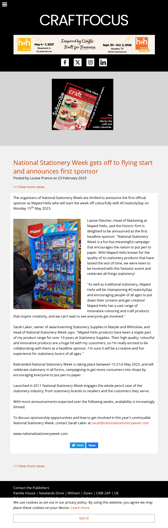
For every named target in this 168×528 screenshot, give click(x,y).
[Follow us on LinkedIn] (103, 62)
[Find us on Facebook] (65, 62)
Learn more (80, 507)
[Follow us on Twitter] (78, 62)
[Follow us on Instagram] (90, 62)
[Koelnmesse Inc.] (84, 44)
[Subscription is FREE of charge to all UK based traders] (82, 128)
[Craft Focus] (84, 19)
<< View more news (29, 186)
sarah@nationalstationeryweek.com (120, 422)
